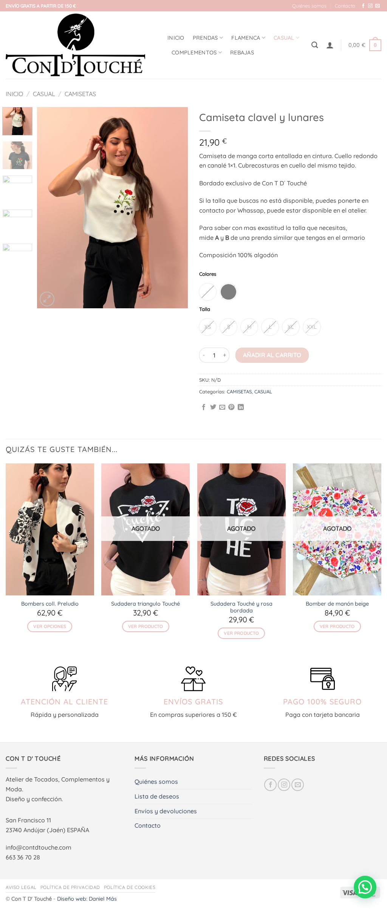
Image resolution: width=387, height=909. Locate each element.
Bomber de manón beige (337, 603)
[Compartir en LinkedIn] (241, 407)
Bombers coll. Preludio (50, 603)
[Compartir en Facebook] (204, 407)
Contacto (345, 6)
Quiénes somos (309, 6)
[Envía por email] (222, 407)
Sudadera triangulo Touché (145, 603)
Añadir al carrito (272, 355)
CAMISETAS (80, 94)
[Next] (175, 208)
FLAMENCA (245, 37)
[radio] (207, 291)
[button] (330, 45)
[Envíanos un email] (377, 6)
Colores (207, 274)
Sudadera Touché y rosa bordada (241, 607)
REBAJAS (242, 52)
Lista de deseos (157, 796)
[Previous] (50, 208)
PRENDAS (205, 37)
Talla (204, 309)
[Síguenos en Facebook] (363, 6)
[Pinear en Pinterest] (231, 407)
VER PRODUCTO (145, 626)
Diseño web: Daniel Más (87, 898)
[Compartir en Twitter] (213, 407)
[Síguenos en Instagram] (370, 6)
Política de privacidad (70, 887)
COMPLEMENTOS (194, 52)
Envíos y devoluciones (166, 811)
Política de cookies (130, 887)
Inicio (175, 37)
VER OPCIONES (49, 626)
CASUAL (284, 37)
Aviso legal (21, 887)
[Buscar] (314, 45)
